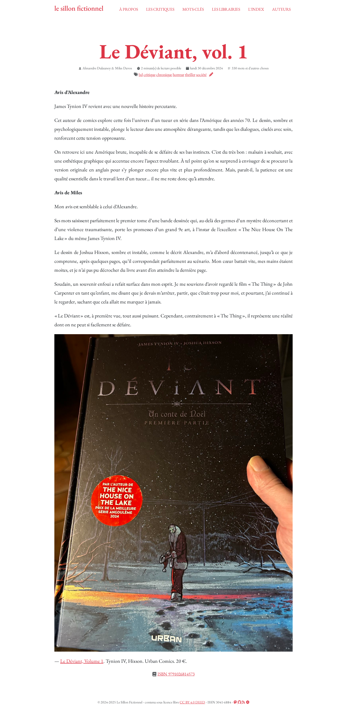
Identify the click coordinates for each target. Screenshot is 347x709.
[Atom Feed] (247, 702)
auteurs (281, 9)
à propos (128, 9)
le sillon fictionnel (78, 8)
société (201, 74)
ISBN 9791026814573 (176, 674)
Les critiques (160, 9)
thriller (190, 74)
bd (141, 74)
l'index (256, 9)
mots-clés (193, 9)
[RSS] (243, 702)
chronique (164, 74)
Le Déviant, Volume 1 (81, 661)
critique (149, 74)
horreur (178, 74)
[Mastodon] (236, 702)
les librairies (226, 9)
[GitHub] (240, 702)
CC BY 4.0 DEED (192, 702)
